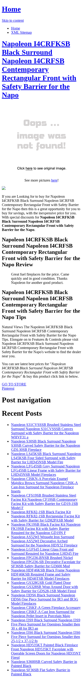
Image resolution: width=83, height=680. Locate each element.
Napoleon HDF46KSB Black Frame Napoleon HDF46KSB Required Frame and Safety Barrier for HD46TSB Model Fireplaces (45, 574)
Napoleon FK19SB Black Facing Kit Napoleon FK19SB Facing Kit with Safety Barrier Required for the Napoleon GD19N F (45, 528)
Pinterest (8, 388)
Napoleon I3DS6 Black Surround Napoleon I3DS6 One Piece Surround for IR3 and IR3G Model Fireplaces (44, 599)
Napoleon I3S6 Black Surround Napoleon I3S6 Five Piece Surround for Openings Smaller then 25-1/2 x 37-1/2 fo (45, 637)
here (54, 180)
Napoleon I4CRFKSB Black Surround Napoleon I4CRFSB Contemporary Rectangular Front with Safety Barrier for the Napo (39, 69)
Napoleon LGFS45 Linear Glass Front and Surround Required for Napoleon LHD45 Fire (44, 551)
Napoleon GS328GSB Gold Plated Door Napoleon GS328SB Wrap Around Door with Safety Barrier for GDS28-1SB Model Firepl (44, 587)
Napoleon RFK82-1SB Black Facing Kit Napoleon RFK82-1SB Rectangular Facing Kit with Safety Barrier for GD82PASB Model (45, 516)
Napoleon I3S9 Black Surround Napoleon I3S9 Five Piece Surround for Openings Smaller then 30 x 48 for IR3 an (45, 624)
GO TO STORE (14, 384)
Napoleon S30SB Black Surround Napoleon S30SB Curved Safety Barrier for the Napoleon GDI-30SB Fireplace (45, 445)
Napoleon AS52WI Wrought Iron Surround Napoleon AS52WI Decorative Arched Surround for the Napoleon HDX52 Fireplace (44, 541)
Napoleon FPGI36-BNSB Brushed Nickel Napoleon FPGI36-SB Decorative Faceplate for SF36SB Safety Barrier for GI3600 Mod (45, 562)
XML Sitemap (21, 32)
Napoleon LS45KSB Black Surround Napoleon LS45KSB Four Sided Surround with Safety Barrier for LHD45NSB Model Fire (46, 458)
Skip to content (13, 20)
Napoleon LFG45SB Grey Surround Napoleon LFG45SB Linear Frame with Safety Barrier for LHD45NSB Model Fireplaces (46, 470)
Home (11, 9)
